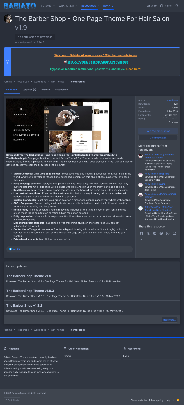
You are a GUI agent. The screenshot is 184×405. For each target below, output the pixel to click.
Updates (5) (29, 89)
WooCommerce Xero (154, 183)
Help (168, 400)
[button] (54, 6)
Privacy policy (156, 400)
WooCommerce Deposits (156, 173)
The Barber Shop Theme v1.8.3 (30, 291)
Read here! (133, 69)
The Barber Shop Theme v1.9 (28, 276)
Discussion (61, 89)
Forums (67, 356)
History (46, 89)
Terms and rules (139, 400)
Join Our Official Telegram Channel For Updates (98, 61)
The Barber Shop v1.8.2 (24, 305)
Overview (11, 89)
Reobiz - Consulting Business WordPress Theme (159, 156)
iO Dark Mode (12, 400)
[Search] (177, 5)
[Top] (173, 400)
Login (126, 356)
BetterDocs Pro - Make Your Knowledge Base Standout (158, 208)
